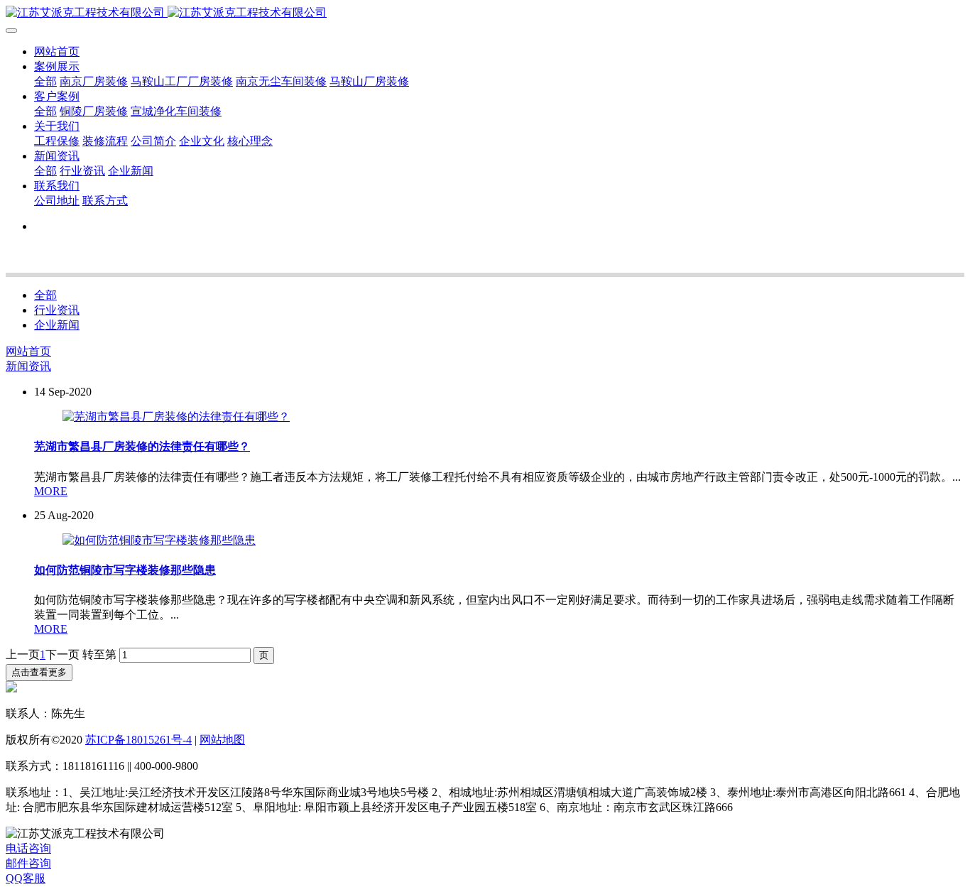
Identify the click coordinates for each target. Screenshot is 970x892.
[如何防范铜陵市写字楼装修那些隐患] (159, 540)
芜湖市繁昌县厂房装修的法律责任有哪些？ (142, 446)
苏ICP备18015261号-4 (138, 740)
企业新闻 (57, 325)
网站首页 (57, 51)
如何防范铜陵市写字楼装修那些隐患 (125, 570)
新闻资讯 (28, 366)
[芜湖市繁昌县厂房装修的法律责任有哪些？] (176, 416)
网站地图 (222, 740)
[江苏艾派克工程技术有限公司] (485, 13)
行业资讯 (57, 310)
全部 (45, 81)
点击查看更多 (39, 672)
